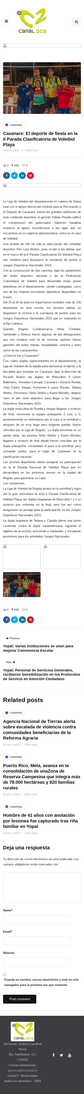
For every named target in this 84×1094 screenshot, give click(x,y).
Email (7, 931)
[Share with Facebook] (6, 175)
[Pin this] (30, 175)
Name (7, 910)
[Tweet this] (14, 175)
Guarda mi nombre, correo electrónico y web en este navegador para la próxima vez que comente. (41, 982)
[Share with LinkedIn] (22, 175)
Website (8, 953)
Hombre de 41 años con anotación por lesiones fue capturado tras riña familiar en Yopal (40, 821)
